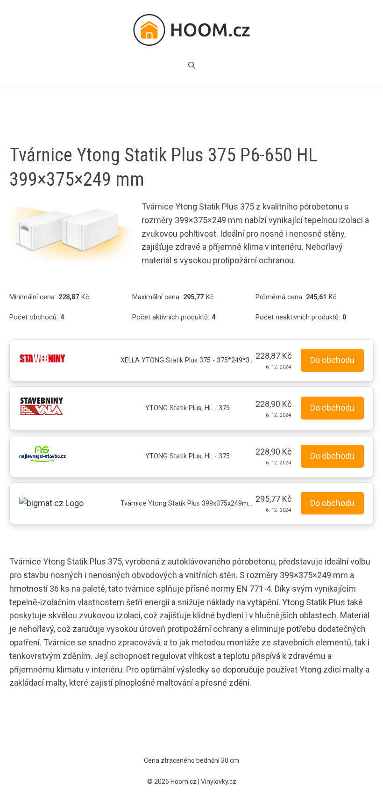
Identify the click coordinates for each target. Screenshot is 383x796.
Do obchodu (332, 360)
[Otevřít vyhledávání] (192, 65)
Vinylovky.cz (218, 781)
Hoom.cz (183, 781)
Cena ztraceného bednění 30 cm (191, 760)
